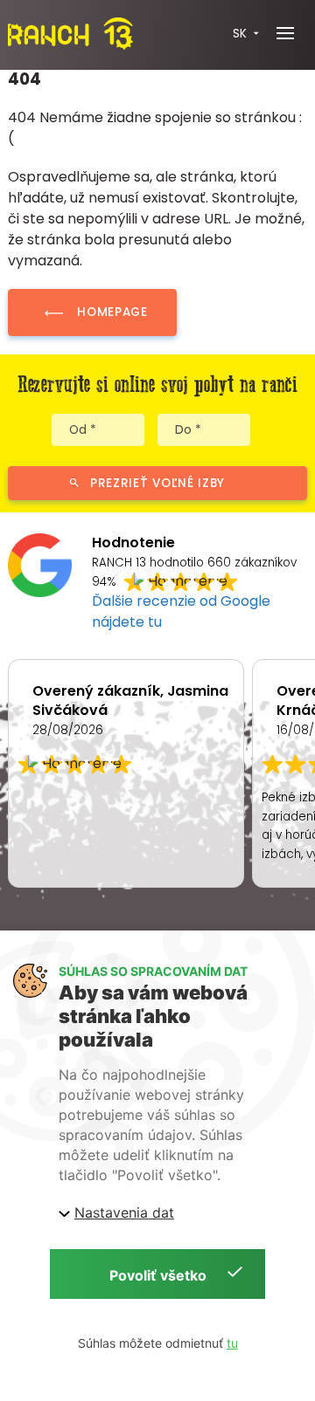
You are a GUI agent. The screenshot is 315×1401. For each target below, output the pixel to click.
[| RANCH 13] (70, 33)
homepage (112, 312)
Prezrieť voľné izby (157, 483)
